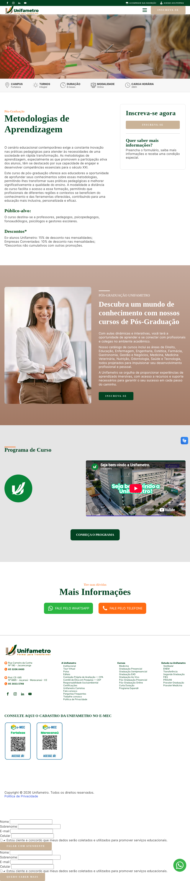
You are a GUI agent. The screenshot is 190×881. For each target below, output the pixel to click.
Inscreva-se (168, 10)
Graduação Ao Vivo (129, 677)
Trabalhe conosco (72, 696)
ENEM (166, 668)
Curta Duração (126, 685)
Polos (66, 671)
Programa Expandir (129, 688)
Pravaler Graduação (173, 682)
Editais (66, 674)
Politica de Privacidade (75, 699)
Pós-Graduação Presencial (133, 679)
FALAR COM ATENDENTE (26, 846)
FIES (165, 677)
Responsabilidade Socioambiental (80, 682)
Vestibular (168, 666)
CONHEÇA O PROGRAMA (95, 535)
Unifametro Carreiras (74, 688)
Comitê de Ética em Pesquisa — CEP (82, 679)
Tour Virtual (69, 668)
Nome (4, 821)
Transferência (170, 671)
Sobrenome (8, 826)
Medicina (124, 666)
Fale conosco (70, 691)
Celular (5, 836)
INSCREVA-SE (152, 125)
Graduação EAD (127, 674)
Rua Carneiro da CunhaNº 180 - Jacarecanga (20, 664)
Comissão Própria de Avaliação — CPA (83, 677)
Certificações (70, 685)
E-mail (4, 831)
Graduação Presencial (130, 668)
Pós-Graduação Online (131, 682)
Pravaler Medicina (172, 685)
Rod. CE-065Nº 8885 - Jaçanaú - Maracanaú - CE (27, 678)
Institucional (69, 666)
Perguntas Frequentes (74, 693)
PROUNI (167, 679)
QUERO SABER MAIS (22, 877)
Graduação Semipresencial (133, 671)
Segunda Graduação (174, 674)
